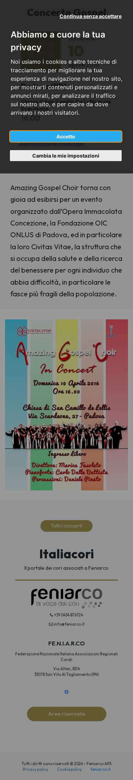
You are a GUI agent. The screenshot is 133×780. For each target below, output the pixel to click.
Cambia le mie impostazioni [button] (65, 156)
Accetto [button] (65, 136)
